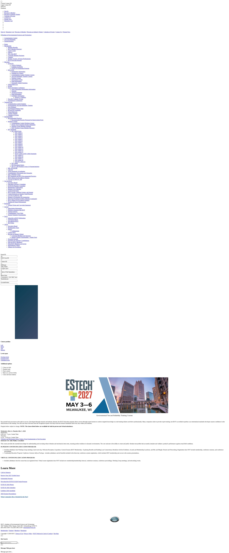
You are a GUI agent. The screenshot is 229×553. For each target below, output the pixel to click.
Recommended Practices (15, 118)
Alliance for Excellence (14, 247)
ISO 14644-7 (18, 142)
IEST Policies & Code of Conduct (43, 533)
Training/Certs (8, 102)
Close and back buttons (9, 374)
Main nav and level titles (10, 373)
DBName (3, 265)
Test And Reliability (10, 39)
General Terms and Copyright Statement (19, 205)
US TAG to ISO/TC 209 (15, 179)
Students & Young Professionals (17, 202)
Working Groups (16, 78)
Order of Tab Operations (8, 272)
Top (2, 348)
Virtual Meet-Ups (13, 84)
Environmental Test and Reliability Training (20, 105)
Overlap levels (5, 357)
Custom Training (12, 113)
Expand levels (5, 358)
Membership (7, 46)
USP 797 (10, 170)
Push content (6, 371)
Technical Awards (13, 239)
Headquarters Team (13, 227)
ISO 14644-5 (18, 139)
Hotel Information (16, 81)
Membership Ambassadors (15, 187)
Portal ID (3, 254)
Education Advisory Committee (17, 184)
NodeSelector (4, 279)
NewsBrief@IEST (13, 221)
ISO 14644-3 (18, 136)
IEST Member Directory (15, 49)
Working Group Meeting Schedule (21, 126)
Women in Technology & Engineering (18, 197)
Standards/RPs (8, 116)
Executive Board (12, 182)
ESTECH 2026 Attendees (8, 487)
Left (2, 345)
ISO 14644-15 (19, 152)
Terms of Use (19, 533)
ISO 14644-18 (19, 160)
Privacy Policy (28, 533)
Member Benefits (13, 47)
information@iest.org (29, 527)
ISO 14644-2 (18, 134)
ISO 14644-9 (18, 145)
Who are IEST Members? (15, 242)
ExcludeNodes (5, 282)
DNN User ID (5, 258)
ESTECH (10, 63)
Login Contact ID (6, 5)
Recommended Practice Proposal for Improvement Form (27, 120)
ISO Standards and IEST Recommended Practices (22, 176)
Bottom (3, 350)
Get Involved (8, 181)
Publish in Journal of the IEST (16, 210)
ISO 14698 (14, 163)
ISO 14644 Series (16, 131)
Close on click (7, 367)
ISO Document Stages (17, 165)
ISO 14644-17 (19, 158)
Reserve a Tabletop (20, 97)
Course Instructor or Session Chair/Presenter (20, 194)
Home (6, 44)
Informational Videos (14, 245)
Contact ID (4, 261)
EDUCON (11, 70)
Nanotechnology (9, 41)
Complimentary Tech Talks (15, 213)
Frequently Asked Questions (19, 83)
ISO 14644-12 (19, 155)
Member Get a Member (14, 189)
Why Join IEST (12, 54)
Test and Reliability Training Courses (21, 76)
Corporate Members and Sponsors (21, 236)
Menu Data (4, 275)
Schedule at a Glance (17, 73)
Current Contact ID (6, 3)
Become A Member (9, 13)
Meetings (6, 62)
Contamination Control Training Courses (22, 75)
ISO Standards (12, 129)
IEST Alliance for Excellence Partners (18, 178)
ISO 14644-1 (18, 133)
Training (11, 530)
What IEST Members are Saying (17, 244)
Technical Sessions (16, 92)
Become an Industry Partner (12, 14)
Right (2, 347)
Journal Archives (12, 211)
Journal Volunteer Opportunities (17, 215)
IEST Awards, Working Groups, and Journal (20, 192)
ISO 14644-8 (18, 144)
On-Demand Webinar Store (15, 108)
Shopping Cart (8, 21)
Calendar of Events (9, 16)
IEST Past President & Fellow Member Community (22, 199)
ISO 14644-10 (19, 147)
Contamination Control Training (17, 104)
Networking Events (16, 79)
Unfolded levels (5, 360)
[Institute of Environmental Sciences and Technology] (16, 35)
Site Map (56, 533)
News (6, 216)
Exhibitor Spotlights (17, 67)
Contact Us (7, 17)
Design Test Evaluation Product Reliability (23, 125)
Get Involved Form (13, 190)
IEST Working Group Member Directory (23, 128)
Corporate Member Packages (16, 55)
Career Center (12, 50)
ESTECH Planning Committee (16, 186)
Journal (6, 207)
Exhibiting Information (17, 96)
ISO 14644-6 (18, 141)
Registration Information (18, 71)
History (10, 229)
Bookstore (7, 203)
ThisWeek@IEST (13, 219)
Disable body (6, 369)
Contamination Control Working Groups (22, 123)
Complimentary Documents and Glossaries (20, 173)
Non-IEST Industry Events (15, 99)
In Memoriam (15, 231)
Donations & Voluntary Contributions (18, 240)
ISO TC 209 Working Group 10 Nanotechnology (25, 166)
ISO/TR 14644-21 (20, 162)
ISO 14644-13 (19, 149)
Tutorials (13, 91)
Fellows (10, 52)
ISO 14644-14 (19, 150)
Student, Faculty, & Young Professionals (19, 59)
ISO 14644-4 (18, 137)
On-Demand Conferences (15, 100)
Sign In (6, 11)
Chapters (10, 57)
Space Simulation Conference (16, 88)
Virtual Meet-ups (12, 112)
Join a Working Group (14, 174)
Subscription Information (15, 208)
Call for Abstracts (16, 65)
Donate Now (8, 19)
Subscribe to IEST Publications (16, 218)
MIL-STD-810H (12, 168)
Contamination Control (10, 38)
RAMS (10, 86)
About (6, 224)
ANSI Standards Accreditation (16, 171)
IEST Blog (11, 223)
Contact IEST (12, 232)
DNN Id (3, 6)
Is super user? (4, 268)
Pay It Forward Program (15, 60)
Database (3, 8)
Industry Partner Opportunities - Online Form (24, 237)
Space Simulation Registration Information (23, 89)
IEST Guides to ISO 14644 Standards (25, 153)
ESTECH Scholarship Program (20, 68)
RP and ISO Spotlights (14, 110)
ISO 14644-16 (19, 157)
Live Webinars (12, 107)
